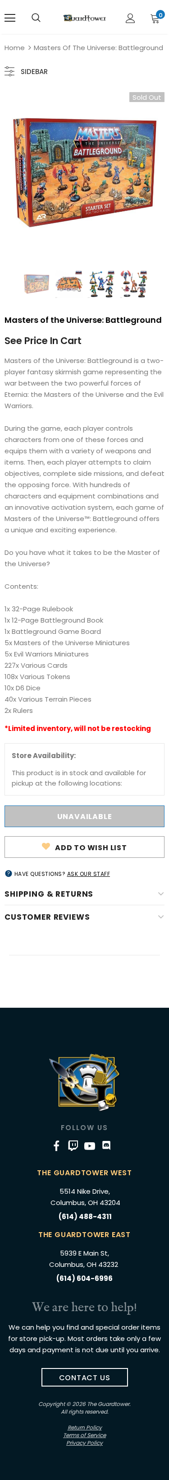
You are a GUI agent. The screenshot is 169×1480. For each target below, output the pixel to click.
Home (15, 47)
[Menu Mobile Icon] (10, 18)
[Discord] (106, 1146)
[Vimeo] (73, 1146)
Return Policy (85, 1427)
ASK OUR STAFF (88, 874)
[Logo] (84, 18)
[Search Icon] (36, 18)
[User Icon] (130, 18)
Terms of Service (84, 1435)
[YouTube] (90, 1146)
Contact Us (84, 1378)
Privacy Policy (84, 1443)
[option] (84, 172)
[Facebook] (56, 1146)
